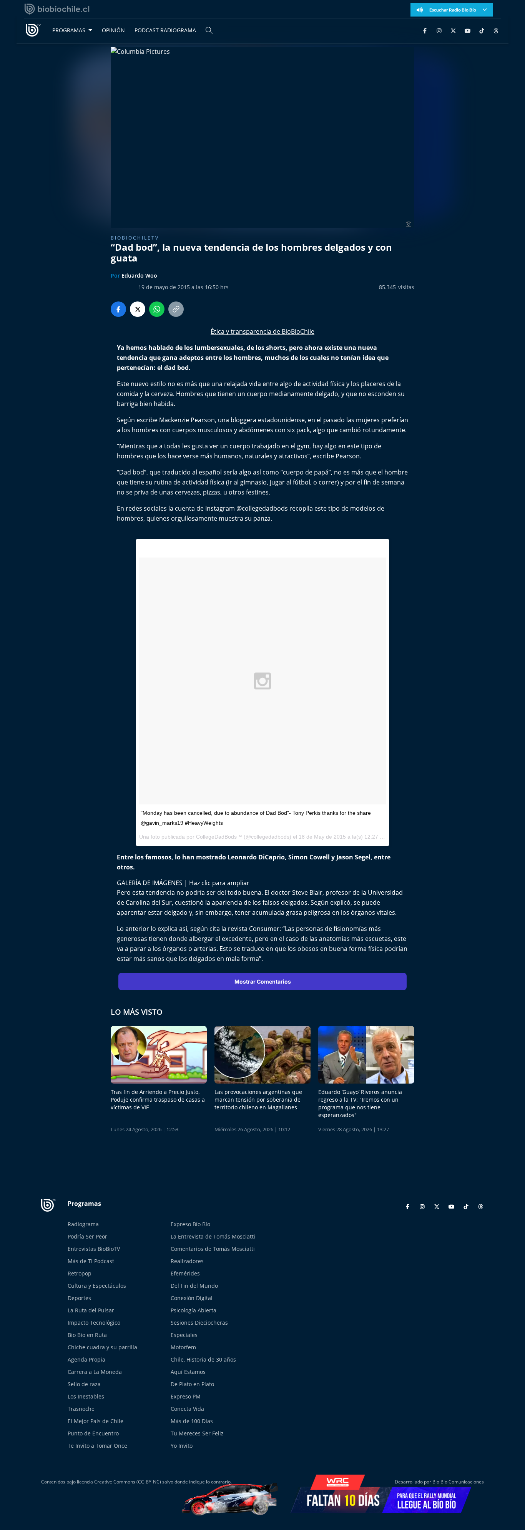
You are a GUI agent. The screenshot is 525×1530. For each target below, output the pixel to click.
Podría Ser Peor (87, 1236)
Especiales (184, 1335)
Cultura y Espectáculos (97, 1285)
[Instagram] (439, 30)
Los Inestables (86, 1396)
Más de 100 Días (192, 1421)
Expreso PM (186, 1396)
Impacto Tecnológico (94, 1322)
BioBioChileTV (135, 238)
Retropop (79, 1273)
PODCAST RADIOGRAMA (165, 30)
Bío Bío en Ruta (87, 1335)
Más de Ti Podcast (91, 1261)
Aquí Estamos (188, 1371)
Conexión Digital (192, 1298)
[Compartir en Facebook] (118, 309)
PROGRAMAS (68, 30)
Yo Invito (182, 1445)
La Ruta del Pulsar (91, 1310)
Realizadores (187, 1261)
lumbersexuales (218, 347)
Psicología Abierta (193, 1310)
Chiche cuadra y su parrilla (102, 1347)
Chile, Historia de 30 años (203, 1359)
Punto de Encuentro (93, 1433)
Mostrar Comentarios (262, 981)
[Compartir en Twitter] (137, 309)
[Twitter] (453, 30)
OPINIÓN (113, 30)
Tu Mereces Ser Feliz (197, 1433)
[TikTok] (481, 30)
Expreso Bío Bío (190, 1224)
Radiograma (83, 1224)
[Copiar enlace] (176, 309)
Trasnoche (81, 1408)
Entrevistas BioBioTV (94, 1248)
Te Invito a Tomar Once (97, 1445)
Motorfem (183, 1347)
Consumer (264, 928)
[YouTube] (467, 30)
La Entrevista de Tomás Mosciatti (213, 1236)
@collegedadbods (262, 508)
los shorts (271, 347)
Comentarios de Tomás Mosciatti (213, 1248)
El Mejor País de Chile (95, 1421)
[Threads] (496, 30)
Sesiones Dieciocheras (199, 1322)
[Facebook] (425, 30)
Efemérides (185, 1273)
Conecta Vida (187, 1408)
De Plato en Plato (192, 1384)
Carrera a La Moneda (95, 1371)
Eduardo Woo (139, 275)
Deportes (79, 1298)
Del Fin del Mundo (194, 1285)
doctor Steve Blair (296, 892)
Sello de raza (84, 1384)
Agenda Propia (86, 1359)
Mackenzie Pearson (187, 420)
